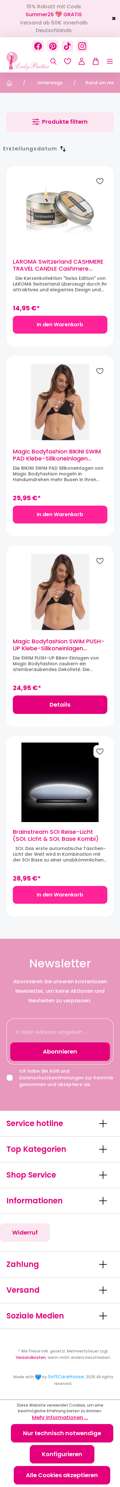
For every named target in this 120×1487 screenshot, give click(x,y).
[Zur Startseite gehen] (38, 61)
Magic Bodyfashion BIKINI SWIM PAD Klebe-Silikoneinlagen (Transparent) (57, 455)
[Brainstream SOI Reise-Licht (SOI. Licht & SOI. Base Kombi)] (60, 782)
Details (60, 705)
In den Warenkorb (60, 324)
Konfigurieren (62, 1454)
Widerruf (25, 1232)
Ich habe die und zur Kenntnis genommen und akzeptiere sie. (66, 1078)
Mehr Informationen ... (60, 1417)
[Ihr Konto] (82, 61)
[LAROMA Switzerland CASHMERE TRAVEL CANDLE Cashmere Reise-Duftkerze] (60, 212)
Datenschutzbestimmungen (51, 1078)
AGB (54, 1071)
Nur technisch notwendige (62, 1433)
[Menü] (107, 61)
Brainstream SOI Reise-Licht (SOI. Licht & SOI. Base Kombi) (56, 835)
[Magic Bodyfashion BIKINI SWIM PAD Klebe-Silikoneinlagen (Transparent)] (60, 402)
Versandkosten (31, 1357)
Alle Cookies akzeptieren (62, 1475)
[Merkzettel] (67, 61)
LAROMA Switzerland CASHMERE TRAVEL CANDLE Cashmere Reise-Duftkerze (58, 265)
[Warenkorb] (94, 61)
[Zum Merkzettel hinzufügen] (99, 181)
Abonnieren (60, 1051)
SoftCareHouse (66, 1376)
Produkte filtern (65, 122)
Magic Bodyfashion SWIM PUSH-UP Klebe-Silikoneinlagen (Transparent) (58, 645)
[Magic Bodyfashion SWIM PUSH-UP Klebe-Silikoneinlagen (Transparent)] (60, 592)
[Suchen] (53, 61)
